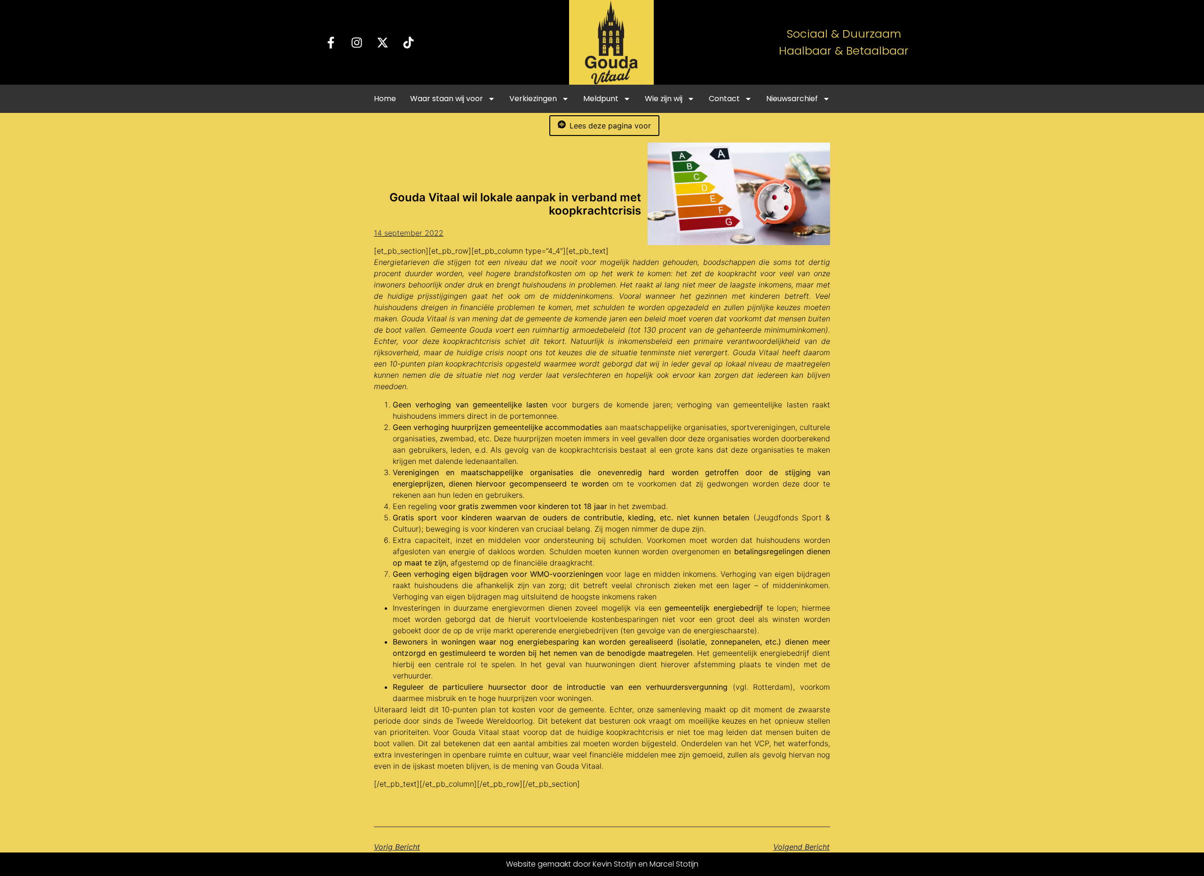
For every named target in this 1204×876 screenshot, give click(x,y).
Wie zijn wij (663, 98)
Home (385, 98)
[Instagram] (357, 42)
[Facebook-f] (331, 42)
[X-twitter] (383, 42)
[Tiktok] (408, 42)
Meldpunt (600, 98)
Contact (724, 98)
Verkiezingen (533, 98)
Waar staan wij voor (446, 98)
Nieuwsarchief (792, 98)
